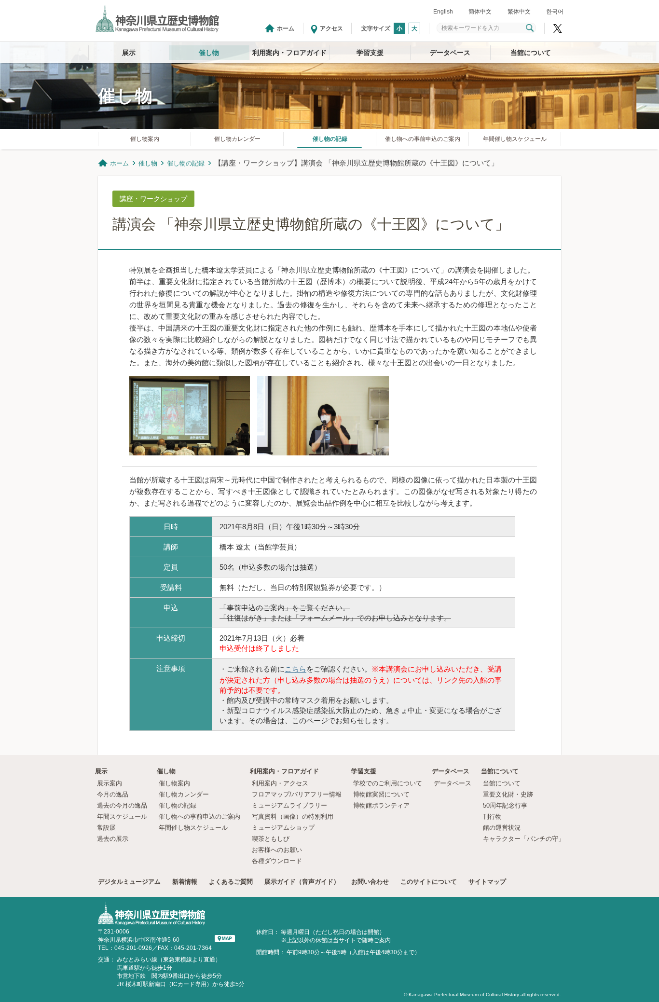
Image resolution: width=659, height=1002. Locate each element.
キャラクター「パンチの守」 (523, 838)
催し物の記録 (330, 139)
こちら (295, 669)
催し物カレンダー (237, 139)
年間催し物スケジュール (515, 139)
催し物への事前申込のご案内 (422, 139)
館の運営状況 (502, 827)
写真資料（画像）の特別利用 (292, 816)
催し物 (209, 52)
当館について (530, 52)
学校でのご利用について (387, 783)
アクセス (331, 28)
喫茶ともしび (270, 838)
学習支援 (370, 52)
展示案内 (109, 783)
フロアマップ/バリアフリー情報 (297, 794)
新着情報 (184, 881)
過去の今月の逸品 (122, 805)
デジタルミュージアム (129, 881)
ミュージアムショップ (283, 827)
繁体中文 (519, 11)
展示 (129, 52)
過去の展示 (112, 838)
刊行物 (492, 816)
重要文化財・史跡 (508, 794)
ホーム (285, 28)
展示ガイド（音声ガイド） (302, 881)
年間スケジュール (122, 816)
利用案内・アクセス (280, 783)
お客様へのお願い (277, 849)
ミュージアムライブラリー (289, 805)
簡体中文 (480, 11)
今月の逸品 (112, 794)
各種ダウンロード (277, 861)
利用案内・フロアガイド (289, 52)
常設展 (106, 827)
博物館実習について (384, 794)
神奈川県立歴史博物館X (557, 28)
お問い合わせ (370, 881)
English (443, 11)
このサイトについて (428, 881)
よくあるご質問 (231, 881)
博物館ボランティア (381, 805)
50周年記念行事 (505, 805)
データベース (450, 52)
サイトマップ (487, 881)
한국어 (554, 11)
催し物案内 (144, 139)
